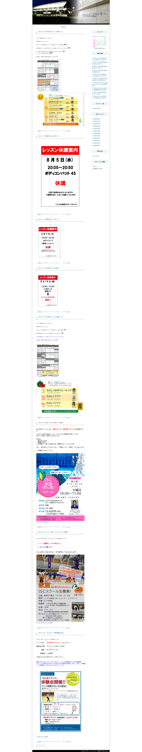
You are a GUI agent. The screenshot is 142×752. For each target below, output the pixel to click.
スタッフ (68, 130)
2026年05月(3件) (96, 126)
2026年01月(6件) (96, 135)
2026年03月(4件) (96, 130)
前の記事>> (63, 26)
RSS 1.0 (95, 166)
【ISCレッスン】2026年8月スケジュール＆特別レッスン (50, 316)
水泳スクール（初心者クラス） (43, 521)
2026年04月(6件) (96, 128)
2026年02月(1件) (96, 133)
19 (99, 43)
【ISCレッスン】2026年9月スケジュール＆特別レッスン (50, 31)
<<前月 (95, 48)
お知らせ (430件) (96, 108)
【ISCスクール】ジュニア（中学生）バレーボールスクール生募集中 (53, 532)
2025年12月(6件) (96, 138)
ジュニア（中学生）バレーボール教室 (44, 622)
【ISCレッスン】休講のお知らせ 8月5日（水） (48, 136)
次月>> (103, 48)
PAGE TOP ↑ (40, 745)
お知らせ (40, 130)
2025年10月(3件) (96, 142)
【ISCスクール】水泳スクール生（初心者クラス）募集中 (50, 422)
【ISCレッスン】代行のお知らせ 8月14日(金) (48, 268)
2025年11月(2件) (96, 140)
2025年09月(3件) (96, 145)
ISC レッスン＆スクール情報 (51, 15)
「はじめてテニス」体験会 (42, 736)
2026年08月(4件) (96, 118)
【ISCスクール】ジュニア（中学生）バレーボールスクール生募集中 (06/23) (99, 84)
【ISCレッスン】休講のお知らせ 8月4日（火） (48, 219)
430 (98, 155)
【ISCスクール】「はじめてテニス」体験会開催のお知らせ (51, 632)
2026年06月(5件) (96, 123)
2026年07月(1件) (96, 121)
